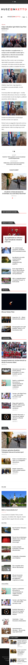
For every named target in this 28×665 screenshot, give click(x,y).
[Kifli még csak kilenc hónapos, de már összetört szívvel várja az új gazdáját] (6, 640)
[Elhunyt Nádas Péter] (14, 302)
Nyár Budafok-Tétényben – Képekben (19, 528)
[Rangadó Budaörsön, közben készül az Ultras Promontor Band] (14, 350)
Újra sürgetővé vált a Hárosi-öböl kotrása (18, 566)
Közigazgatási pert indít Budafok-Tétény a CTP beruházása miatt (19, 328)
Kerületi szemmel (8, 658)
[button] (3, 185)
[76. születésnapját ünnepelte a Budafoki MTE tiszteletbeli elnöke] (6, 250)
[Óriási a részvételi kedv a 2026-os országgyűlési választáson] (6, 461)
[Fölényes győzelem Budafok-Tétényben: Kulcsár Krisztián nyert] (14, 181)
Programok (8, 660)
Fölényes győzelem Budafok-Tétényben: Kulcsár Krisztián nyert (13, 451)
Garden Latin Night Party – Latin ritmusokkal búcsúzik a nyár (19, 395)
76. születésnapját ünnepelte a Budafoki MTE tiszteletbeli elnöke (19, 249)
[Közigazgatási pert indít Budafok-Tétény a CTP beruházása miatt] (6, 329)
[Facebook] (22, 17)
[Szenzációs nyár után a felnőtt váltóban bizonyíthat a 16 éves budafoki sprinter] (6, 371)
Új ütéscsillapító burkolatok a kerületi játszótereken (18, 548)
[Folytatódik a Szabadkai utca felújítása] (6, 559)
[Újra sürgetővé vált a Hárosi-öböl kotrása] (6, 568)
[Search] (26, 17)
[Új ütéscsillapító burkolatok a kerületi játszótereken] (6, 549)
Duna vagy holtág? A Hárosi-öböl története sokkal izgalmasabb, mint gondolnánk (18, 271)
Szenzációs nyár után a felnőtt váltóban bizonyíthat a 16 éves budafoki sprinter (19, 371)
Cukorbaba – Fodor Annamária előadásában (19, 620)
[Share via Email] (14, 151)
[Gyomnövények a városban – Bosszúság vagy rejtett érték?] (6, 631)
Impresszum (5, 657)
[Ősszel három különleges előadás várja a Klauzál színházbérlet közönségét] (6, 539)
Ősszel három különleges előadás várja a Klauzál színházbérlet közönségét (19, 540)
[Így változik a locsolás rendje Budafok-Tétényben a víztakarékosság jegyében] (6, 260)
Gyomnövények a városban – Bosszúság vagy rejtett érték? (18, 630)
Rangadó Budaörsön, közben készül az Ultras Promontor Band (14, 361)
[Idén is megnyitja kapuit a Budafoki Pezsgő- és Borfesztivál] (6, 281)
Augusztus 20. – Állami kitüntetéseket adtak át (18, 318)
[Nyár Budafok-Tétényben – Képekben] (6, 530)
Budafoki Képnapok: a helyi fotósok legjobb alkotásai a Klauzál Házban (18, 417)
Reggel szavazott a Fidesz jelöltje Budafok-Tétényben (19, 470)
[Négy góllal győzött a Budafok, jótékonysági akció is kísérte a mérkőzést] (6, 405)
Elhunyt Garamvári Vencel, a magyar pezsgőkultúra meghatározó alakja (18, 577)
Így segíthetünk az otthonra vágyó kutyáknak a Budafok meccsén (13, 239)
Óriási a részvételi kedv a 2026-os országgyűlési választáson (19, 460)
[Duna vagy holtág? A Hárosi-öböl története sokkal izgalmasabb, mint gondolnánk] (6, 271)
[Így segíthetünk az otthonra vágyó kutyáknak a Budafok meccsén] (14, 235)
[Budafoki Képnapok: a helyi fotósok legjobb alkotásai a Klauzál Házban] (6, 417)
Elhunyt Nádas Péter (8, 312)
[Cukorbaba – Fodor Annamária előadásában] (6, 621)
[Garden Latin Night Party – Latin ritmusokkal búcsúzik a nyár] (6, 396)
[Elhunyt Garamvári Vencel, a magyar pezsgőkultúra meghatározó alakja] (6, 577)
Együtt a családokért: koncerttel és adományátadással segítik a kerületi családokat (18, 384)
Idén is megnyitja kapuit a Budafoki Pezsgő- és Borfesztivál (19, 280)
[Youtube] (14, 1)
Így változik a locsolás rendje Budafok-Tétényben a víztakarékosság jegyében (18, 261)
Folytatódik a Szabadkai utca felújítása (19, 557)
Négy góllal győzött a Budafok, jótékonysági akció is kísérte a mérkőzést (18, 406)
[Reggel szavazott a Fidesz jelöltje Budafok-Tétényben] (6, 471)
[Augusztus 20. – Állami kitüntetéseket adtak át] (6, 320)
